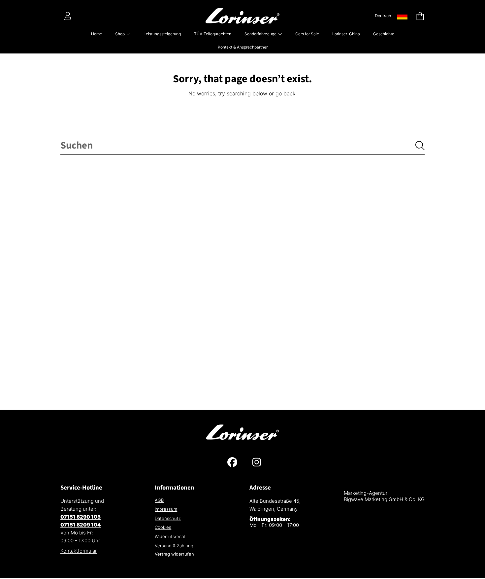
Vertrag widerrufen (174, 554)
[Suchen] (420, 145)
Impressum (166, 509)
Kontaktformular (78, 551)
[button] (420, 16)
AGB (159, 500)
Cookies (163, 527)
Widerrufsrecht (170, 536)
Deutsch (383, 15)
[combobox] (242, 145)
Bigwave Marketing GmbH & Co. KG (384, 499)
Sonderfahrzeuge (260, 33)
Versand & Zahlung (174, 545)
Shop (120, 33)
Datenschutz (168, 518)
